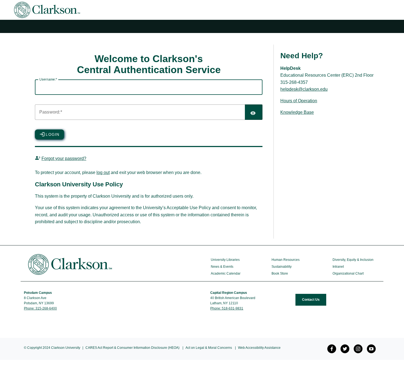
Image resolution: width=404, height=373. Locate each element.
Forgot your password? (63, 158)
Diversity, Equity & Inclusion (353, 260)
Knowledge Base (297, 112)
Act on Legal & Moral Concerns (209, 348)
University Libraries (225, 260)
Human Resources (286, 260)
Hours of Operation (298, 100)
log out (103, 172)
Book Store (280, 273)
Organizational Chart (348, 273)
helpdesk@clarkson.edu (304, 89)
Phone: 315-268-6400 (40, 308)
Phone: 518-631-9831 (226, 308)
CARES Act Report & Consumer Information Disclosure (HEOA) (132, 348)
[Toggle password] (253, 112)
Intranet (338, 267)
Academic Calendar (225, 273)
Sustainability (282, 267)
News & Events (222, 267)
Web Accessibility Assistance (259, 348)
